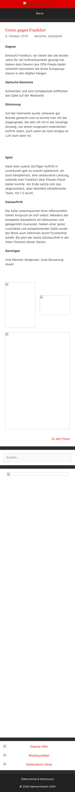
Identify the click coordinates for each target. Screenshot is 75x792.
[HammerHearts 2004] (37, 4)
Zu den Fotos (60, 439)
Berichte (40, 36)
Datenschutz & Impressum (37, 779)
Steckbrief (55, 36)
